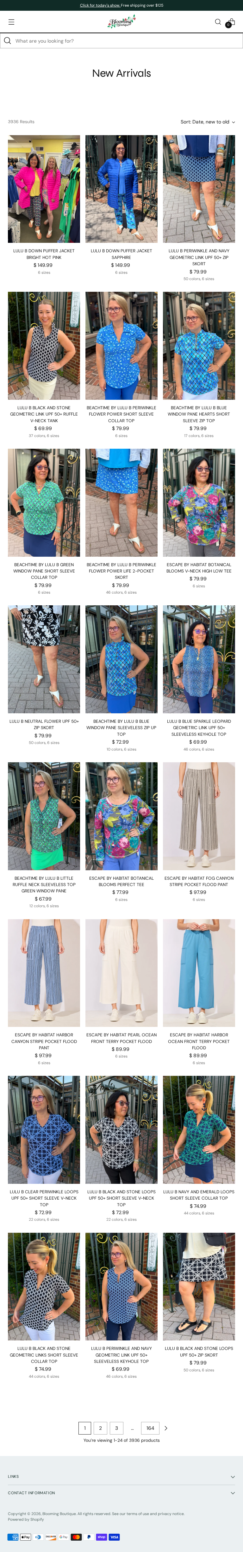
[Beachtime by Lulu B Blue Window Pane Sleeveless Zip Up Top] (121, 659)
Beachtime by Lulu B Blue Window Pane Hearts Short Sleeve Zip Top (199, 414)
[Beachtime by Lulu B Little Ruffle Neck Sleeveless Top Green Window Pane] (44, 816)
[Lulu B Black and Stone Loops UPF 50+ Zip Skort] (199, 1287)
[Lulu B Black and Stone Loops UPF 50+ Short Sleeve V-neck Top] (121, 1130)
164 (150, 1428)
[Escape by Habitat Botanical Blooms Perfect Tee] (121, 816)
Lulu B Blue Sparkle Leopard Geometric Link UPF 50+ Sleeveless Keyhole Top (199, 728)
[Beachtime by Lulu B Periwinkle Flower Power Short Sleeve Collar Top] (121, 346)
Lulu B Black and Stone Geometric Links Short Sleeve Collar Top (44, 1355)
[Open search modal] (218, 21)
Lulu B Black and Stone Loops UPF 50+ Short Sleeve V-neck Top (121, 1198)
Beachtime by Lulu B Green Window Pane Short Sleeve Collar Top (44, 571)
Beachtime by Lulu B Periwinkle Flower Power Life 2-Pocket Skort (121, 571)
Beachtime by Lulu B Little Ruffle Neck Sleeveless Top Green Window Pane (44, 885)
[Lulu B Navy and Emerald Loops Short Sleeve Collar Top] (199, 1130)
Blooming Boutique (59, 1513)
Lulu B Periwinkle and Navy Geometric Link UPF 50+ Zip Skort (199, 257)
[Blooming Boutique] (121, 21)
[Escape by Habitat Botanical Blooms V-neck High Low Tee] (199, 503)
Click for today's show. (100, 5)
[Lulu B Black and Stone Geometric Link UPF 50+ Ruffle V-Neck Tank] (44, 346)
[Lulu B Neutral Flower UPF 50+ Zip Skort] (44, 659)
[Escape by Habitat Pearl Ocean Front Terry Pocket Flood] (121, 973)
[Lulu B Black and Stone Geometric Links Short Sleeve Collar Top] (44, 1287)
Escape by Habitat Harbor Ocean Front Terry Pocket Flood (199, 1041)
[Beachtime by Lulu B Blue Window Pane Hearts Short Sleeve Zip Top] (199, 346)
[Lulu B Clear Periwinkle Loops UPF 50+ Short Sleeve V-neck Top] (44, 1130)
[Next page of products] (166, 1428)
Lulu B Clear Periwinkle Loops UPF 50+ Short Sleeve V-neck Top (44, 1198)
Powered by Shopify (26, 1519)
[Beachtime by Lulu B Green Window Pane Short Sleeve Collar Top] (44, 503)
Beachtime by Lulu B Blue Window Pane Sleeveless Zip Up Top (121, 728)
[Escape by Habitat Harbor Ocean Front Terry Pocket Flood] (199, 973)
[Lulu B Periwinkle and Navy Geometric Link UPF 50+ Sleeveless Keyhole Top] (121, 1287)
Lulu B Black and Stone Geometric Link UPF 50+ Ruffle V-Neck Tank (44, 414)
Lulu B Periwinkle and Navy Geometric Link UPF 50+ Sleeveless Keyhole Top (121, 1355)
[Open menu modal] (11, 21)
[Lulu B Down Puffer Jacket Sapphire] (121, 189)
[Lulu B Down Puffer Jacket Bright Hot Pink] (44, 189)
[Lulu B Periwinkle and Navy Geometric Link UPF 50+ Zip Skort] (199, 189)
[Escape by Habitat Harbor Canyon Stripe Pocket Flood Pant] (44, 973)
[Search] (7, 40)
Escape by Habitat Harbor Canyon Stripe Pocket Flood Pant (44, 1041)
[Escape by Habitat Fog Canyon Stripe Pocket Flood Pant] (199, 816)
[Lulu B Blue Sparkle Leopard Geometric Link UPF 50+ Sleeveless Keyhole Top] (199, 659)
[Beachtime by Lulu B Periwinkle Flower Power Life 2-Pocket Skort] (121, 503)
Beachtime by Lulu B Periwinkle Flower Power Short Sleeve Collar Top (121, 414)
